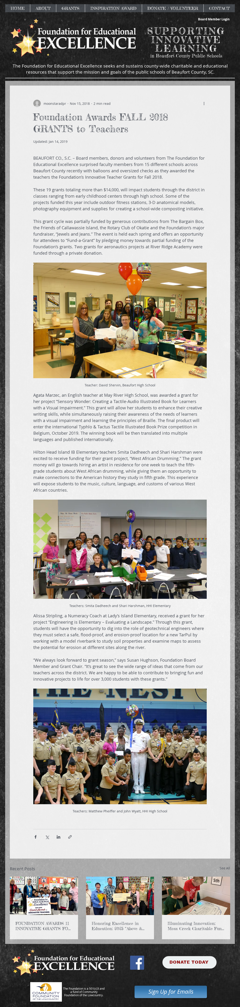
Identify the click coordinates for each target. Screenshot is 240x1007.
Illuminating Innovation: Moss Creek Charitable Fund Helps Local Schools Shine (196, 926)
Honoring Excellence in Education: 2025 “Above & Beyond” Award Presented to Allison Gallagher (120, 926)
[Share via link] (70, 837)
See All (225, 868)
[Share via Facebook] (35, 837)
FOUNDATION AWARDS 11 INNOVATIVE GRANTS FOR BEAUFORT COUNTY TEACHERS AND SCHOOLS (43, 926)
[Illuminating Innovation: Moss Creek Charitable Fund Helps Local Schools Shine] (196, 896)
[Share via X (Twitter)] (47, 837)
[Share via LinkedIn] (58, 837)
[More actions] (204, 103)
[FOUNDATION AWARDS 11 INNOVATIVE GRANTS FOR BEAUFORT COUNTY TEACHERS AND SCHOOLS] (44, 896)
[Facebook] (137, 963)
